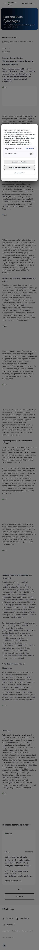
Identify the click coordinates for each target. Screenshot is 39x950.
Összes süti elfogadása (19, 162)
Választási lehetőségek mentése (19, 167)
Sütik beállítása (19, 173)
